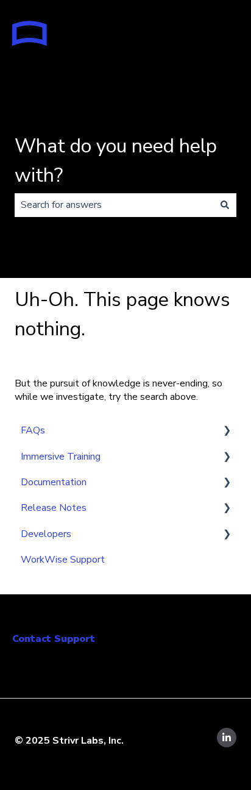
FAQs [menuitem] (33, 430)
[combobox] (114, 204)
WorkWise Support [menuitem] (63, 559)
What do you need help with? (116, 160)
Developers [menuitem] (46, 534)
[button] (226, 431)
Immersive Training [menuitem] (61, 456)
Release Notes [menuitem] (54, 507)
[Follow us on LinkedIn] (226, 737)
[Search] (224, 204)
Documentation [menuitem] (54, 482)
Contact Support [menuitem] (53, 639)
